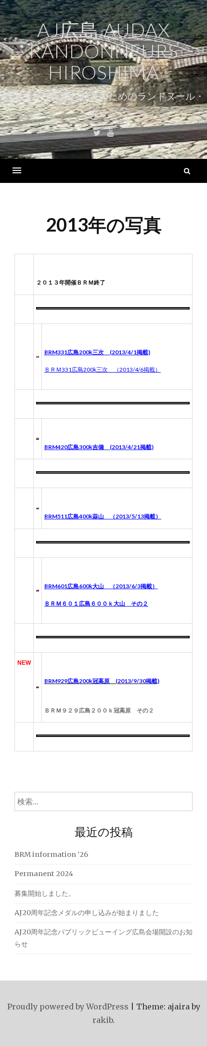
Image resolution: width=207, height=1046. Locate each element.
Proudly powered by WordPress (68, 1006)
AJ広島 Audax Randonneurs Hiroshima (104, 51)
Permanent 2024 (43, 873)
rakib (102, 1020)
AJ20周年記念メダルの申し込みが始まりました (86, 912)
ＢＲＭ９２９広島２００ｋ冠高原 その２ (99, 710)
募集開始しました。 (44, 893)
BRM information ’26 (51, 854)
